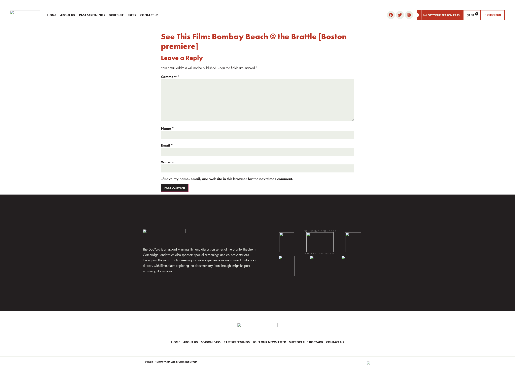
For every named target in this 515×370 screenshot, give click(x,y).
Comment (170, 76)
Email (167, 145)
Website (167, 162)
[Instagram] (409, 15)
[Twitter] (400, 15)
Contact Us (149, 15)
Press (132, 15)
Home (51, 15)
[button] (440, 15)
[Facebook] (391, 15)
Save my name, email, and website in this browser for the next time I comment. (228, 179)
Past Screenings (92, 15)
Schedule (116, 15)
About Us (67, 15)
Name (167, 128)
